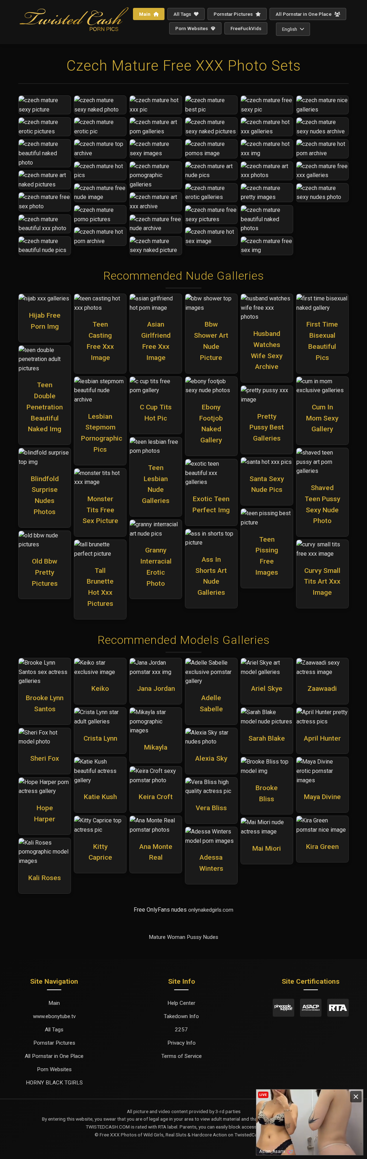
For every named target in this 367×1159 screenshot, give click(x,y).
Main (145, 14)
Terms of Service (181, 1056)
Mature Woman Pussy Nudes (183, 937)
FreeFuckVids (245, 28)
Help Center (181, 1003)
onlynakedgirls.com (210, 910)
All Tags (182, 14)
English (289, 29)
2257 (181, 1029)
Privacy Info (181, 1043)
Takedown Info (181, 1016)
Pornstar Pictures (234, 14)
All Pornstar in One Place (304, 14)
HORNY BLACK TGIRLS (54, 1082)
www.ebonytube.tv (54, 1016)
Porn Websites (192, 28)
